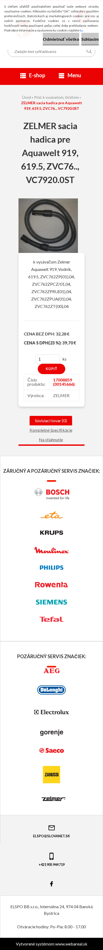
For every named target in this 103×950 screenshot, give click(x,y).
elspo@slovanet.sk (51, 836)
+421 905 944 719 (51, 864)
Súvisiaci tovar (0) (51, 420)
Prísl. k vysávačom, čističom (56, 97)
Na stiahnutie (51, 439)
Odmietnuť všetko (61, 39)
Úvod (26, 97)
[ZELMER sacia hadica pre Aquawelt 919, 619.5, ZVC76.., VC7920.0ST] (48, 200)
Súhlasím (90, 39)
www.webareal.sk (71, 943)
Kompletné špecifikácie (51, 430)
